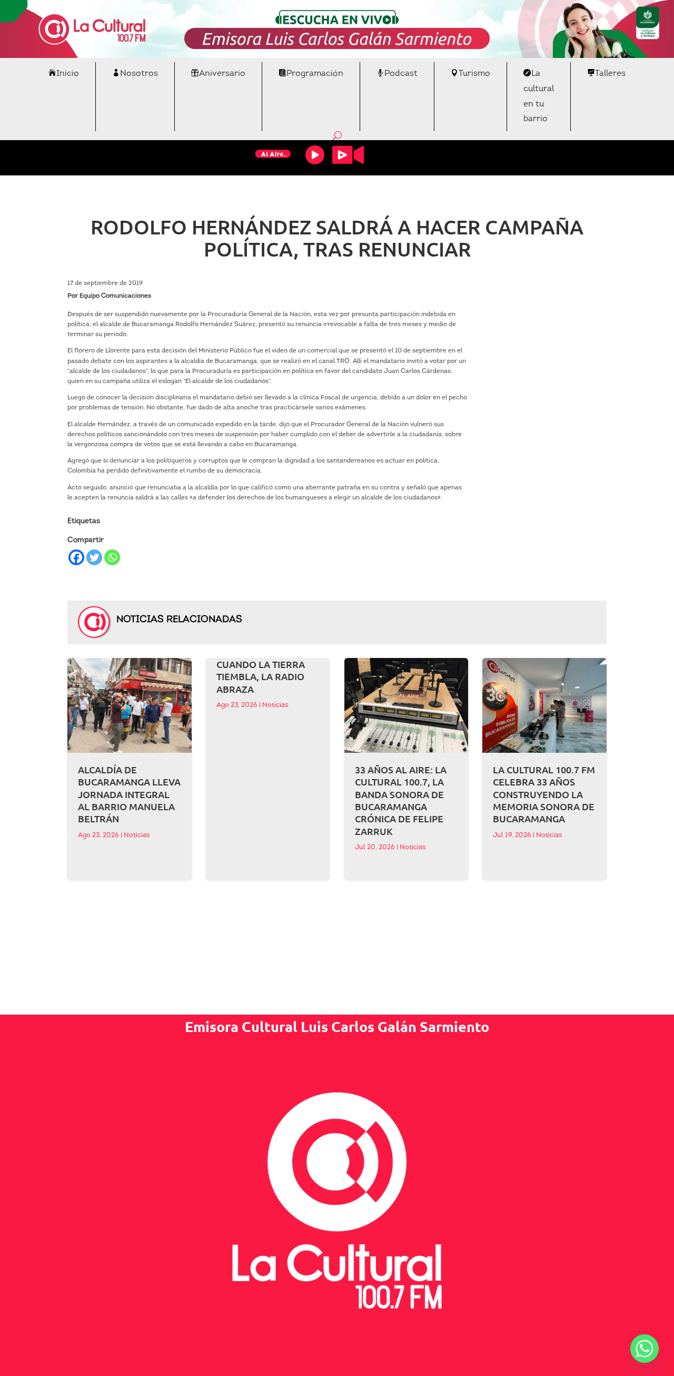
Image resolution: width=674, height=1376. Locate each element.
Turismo (474, 74)
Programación (314, 74)
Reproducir (314, 154)
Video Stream (348, 155)
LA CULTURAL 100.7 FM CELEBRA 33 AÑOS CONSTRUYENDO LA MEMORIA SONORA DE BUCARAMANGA (544, 794)
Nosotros (139, 74)
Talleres (610, 74)
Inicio (67, 74)
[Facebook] (76, 557)
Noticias (137, 835)
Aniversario (222, 74)
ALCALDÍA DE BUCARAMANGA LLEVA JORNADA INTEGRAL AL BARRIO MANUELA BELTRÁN (129, 794)
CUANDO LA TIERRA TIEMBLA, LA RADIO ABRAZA (260, 676)
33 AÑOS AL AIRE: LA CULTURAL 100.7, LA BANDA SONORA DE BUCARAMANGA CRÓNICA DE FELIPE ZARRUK (401, 800)
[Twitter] (94, 557)
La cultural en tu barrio (538, 96)
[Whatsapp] (112, 557)
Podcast (401, 74)
